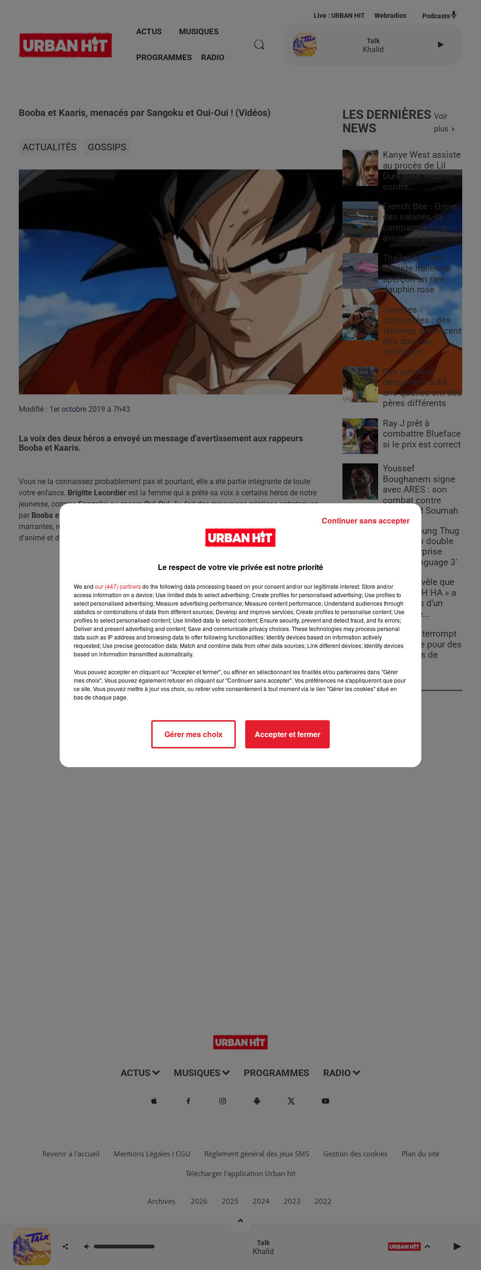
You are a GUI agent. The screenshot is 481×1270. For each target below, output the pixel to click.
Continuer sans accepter (366, 520)
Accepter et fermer (287, 734)
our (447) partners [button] (118, 586)
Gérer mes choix (193, 734)
